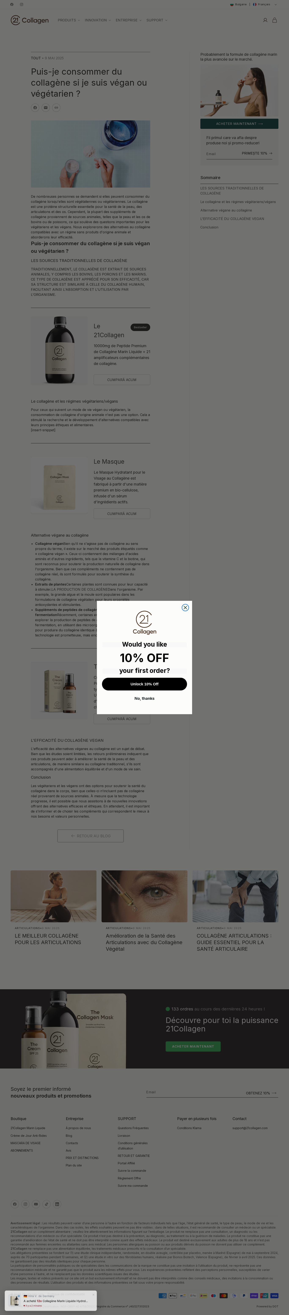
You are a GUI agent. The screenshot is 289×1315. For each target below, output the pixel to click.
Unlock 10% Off (144, 684)
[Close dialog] (185, 607)
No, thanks (144, 698)
